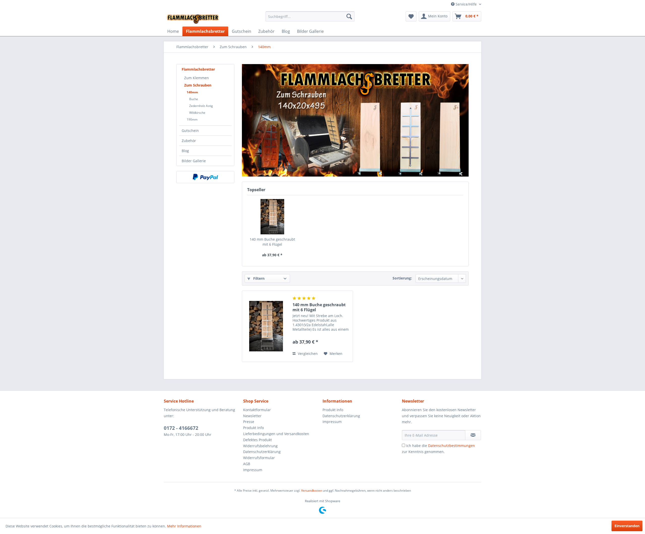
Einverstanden (627, 525)
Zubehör (189, 140)
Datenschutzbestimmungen (451, 445)
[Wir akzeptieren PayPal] (205, 177)
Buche (193, 99)
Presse (248, 421)
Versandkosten (311, 490)
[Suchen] (349, 16)
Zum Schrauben (197, 85)
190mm (192, 119)
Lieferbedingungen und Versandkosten (276, 433)
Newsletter (252, 415)
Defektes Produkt (257, 439)
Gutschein (190, 130)
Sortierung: (402, 278)
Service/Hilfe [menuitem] (466, 4)
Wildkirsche (197, 112)
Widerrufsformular (259, 457)
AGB (246, 463)
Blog (185, 150)
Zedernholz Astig (201, 106)
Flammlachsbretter (198, 69)
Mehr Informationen (184, 526)
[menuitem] (310, 16)
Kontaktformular (257, 409)
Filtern (258, 278)
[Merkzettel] (411, 16)
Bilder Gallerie (194, 160)
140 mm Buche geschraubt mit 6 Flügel (272, 242)
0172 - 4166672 (181, 428)
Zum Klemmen (196, 77)
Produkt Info (253, 427)
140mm (192, 92)
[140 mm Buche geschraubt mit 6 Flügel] (272, 216)
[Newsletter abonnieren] (473, 435)
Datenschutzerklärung (262, 451)
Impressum (252, 469)
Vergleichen (307, 353)
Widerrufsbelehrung (260, 445)
